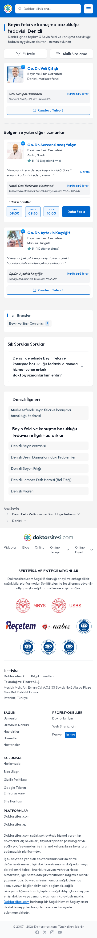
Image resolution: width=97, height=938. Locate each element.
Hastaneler (12, 745)
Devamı (85, 172)
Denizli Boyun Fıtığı (26, 468)
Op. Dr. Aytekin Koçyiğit (48, 232)
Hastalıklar (12, 731)
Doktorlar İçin (62, 718)
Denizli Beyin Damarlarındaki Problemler (43, 457)
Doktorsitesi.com (16, 816)
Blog (25, 547)
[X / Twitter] (45, 932)
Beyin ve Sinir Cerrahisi (44, 74)
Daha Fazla (76, 212)
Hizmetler (11, 738)
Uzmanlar (11, 718)
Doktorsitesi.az (15, 824)
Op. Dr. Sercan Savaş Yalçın (51, 144)
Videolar (10, 547)
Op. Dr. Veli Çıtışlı (42, 68)
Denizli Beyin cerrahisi (28, 445)
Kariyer (63, 734)
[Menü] (88, 8)
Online (39, 547)
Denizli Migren (22, 491)
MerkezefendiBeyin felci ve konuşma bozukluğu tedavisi (41, 413)
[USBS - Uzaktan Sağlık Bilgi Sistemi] (66, 605)
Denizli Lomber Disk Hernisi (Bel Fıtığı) (41, 479)
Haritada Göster (78, 93)
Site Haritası (13, 801)
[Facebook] (37, 932)
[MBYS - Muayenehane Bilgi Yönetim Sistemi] (31, 605)
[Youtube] (60, 932)
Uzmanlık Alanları (16, 725)
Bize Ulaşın (12, 771)
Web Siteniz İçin (64, 726)
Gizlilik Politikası (15, 779)
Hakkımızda (12, 763)
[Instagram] (52, 932)
